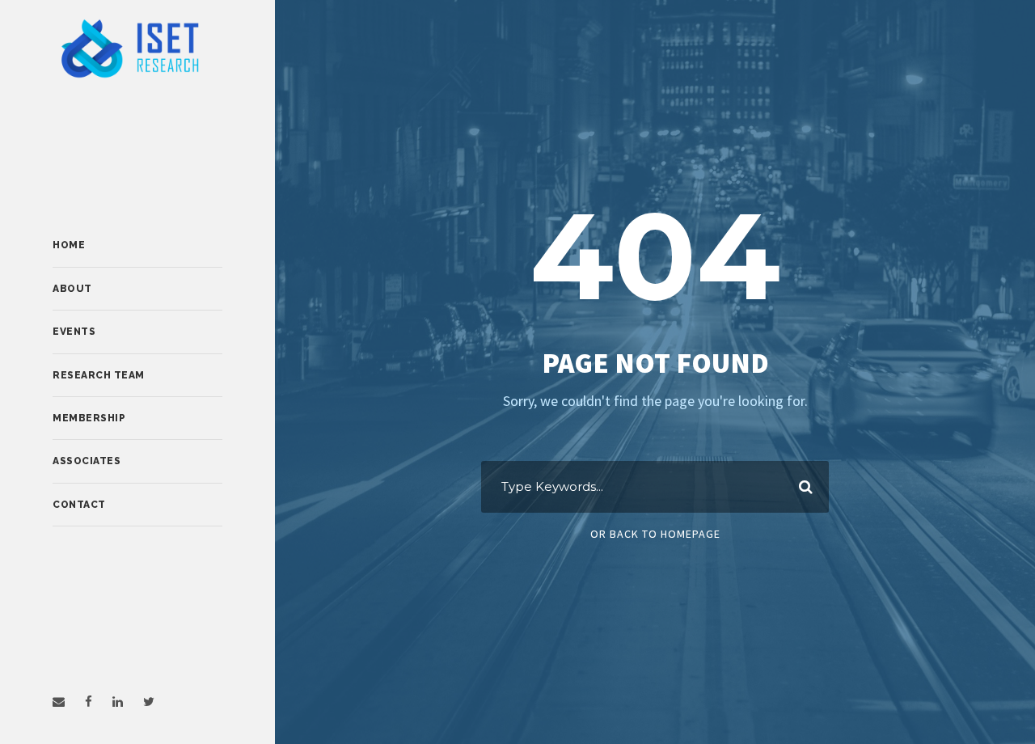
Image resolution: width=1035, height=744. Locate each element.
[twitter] (148, 701)
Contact (79, 504)
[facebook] (88, 701)
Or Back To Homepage (655, 533)
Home (69, 245)
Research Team (99, 375)
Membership (89, 418)
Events (74, 331)
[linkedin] (117, 701)
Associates (86, 461)
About (72, 288)
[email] (59, 701)
